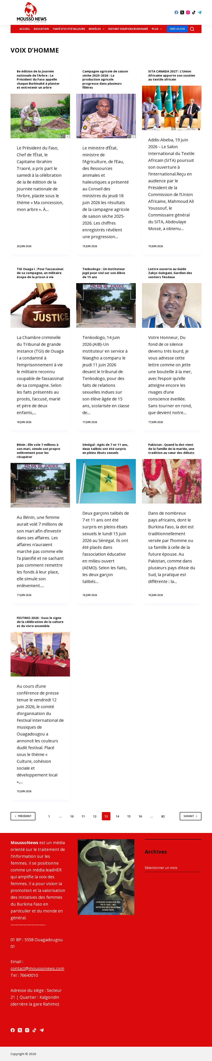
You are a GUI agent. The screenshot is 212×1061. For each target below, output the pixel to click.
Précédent (24, 816)
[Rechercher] (192, 29)
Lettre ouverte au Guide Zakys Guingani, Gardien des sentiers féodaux (170, 273)
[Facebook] (176, 12)
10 (71, 816)
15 (128, 816)
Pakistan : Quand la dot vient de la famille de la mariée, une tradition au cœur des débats (171, 448)
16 (140, 816)
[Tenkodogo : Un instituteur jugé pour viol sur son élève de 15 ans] (106, 305)
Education (41, 29)
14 (117, 816)
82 (163, 816)
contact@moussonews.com (37, 968)
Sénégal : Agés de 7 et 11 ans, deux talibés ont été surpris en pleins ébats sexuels (105, 448)
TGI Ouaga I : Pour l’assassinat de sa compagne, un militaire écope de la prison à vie (40, 273)
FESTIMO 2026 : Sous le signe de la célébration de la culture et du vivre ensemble (40, 622)
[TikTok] (194, 12)
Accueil (24, 29)
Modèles (95, 29)
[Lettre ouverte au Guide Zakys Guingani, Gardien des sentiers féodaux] (171, 305)
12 (94, 816)
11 (83, 816)
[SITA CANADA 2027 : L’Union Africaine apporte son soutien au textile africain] (171, 108)
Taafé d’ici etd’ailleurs (69, 29)
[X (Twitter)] (182, 12)
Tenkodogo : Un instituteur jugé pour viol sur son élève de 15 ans (103, 273)
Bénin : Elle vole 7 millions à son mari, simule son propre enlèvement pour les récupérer (38, 450)
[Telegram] (199, 12)
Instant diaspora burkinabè (128, 29)
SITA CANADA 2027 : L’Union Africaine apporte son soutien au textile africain (171, 75)
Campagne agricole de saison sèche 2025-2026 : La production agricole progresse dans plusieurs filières (105, 79)
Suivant (189, 816)
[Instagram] (188, 12)
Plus (155, 29)
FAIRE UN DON (177, 28)
